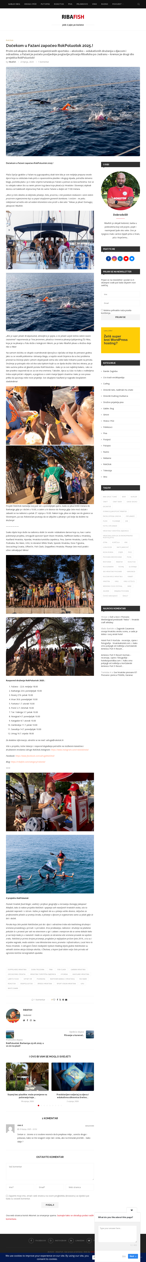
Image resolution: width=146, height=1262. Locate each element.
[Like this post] (54, 999)
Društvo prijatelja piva (113, 402)
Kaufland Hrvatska (81, 974)
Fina (50, 969)
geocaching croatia (16, 974)
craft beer (117, 502)
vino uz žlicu (129, 581)
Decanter (107, 506)
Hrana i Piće (30, 4)
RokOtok (59, 4)
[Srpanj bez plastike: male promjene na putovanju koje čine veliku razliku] (27, 1077)
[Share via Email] (66, 999)
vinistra (106, 581)
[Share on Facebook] (57, 999)
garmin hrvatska (78, 969)
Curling (106, 383)
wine (129, 586)
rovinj (121, 567)
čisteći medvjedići (110, 596)
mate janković (123, 547)
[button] (9, 1084)
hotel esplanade (110, 526)
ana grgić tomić (110, 497)
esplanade (130, 516)
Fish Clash (61, 969)
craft (105, 502)
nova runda (108, 552)
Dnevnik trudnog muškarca (115, 396)
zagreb (106, 591)
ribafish (119, 562)
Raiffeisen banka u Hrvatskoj (62, 979)
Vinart (130, 576)
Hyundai (64, 974)
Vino (94, 4)
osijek (120, 552)
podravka (41, 979)
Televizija (107, 470)
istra (105, 542)
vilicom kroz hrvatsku (113, 576)
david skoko (132, 502)
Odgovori (89, 1126)
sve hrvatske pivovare (112, 571)
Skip (124, 1256)
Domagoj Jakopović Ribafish (115, 511)
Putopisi (45, 4)
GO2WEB (94, 1251)
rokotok (12, 983)
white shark (13, 988)
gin (126, 521)
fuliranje (116, 521)
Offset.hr (28, 979)
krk (125, 542)
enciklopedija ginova (112, 516)
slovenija (133, 567)
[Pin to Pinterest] (63, 999)
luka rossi (107, 547)
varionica (131, 571)
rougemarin (108, 567)
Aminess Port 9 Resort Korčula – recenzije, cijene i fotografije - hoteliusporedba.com (116, 658)
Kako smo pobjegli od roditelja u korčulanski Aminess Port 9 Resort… (119, 646)
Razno (104, 4)
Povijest (117, 4)
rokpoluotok (27, 983)
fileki (105, 521)
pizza (129, 557)
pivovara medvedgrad (112, 557)
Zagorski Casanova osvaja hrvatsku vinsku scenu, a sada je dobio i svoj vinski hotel (119, 631)
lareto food (13, 979)
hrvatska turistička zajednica (43, 974)
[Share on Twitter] (60, 999)
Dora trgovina (37, 969)
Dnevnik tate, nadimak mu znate (118, 389)
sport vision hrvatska (66, 983)
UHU (82, 983)
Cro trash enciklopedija (113, 377)
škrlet (125, 596)
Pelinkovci (82, 4)
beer (124, 497)
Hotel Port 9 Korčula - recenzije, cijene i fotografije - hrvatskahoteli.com (119, 642)
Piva (70, 4)
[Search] (138, 4)
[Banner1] (120, 340)
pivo (130, 552)
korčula (115, 542)
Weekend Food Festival (112, 586)
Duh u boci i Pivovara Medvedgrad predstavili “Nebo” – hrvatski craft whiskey (120, 619)
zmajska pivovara (121, 591)
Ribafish (12, 61)
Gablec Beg (14, 4)
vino (117, 581)
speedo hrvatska (44, 983)
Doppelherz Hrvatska (17, 969)
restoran (107, 562)
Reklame (107, 458)
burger (134, 497)
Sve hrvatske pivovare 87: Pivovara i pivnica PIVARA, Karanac (119, 674)
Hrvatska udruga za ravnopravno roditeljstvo (118, 537)
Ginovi (106, 414)
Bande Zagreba (110, 371)
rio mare (83, 979)
